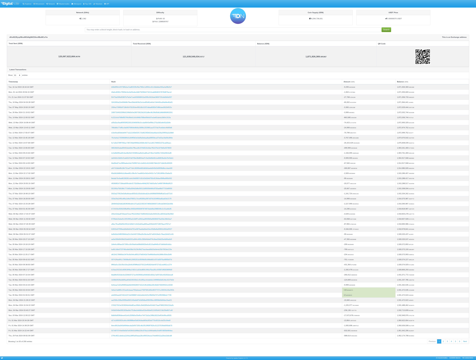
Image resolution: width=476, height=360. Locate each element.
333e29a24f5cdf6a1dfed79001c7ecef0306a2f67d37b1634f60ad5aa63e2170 (141, 199)
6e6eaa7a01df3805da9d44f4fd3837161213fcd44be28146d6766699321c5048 (142, 285)
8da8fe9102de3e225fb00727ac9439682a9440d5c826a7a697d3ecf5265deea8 (142, 275)
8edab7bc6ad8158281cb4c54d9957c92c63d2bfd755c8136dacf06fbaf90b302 (141, 178)
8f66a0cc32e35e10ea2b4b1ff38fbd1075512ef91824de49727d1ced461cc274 (141, 265)
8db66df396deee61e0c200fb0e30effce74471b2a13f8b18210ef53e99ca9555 (141, 315)
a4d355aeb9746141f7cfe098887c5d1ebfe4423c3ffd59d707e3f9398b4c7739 (141, 295)
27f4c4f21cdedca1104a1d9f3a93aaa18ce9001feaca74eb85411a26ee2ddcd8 (141, 336)
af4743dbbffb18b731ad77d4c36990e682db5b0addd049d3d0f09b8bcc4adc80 (141, 168)
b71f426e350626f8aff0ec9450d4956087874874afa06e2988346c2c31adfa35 (141, 209)
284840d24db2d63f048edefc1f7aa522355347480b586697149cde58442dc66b (142, 204)
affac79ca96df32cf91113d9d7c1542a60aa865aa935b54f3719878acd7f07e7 (141, 224)
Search (386, 30)
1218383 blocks (455, 358)
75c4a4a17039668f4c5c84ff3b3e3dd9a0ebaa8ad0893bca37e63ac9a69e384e (142, 138)
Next (465, 341)
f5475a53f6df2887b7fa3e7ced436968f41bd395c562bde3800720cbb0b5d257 (141, 97)
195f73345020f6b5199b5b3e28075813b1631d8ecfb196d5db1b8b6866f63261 (142, 112)
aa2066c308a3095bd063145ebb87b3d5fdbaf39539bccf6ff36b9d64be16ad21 (141, 300)
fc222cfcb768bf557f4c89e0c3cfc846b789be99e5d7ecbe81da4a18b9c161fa (141, 117)
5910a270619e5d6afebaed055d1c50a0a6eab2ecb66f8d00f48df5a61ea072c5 (141, 194)
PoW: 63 (161, 19)
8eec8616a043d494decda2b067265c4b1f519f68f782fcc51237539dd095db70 (141, 325)
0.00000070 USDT (394, 19)
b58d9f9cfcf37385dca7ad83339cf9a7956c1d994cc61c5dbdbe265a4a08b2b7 (141, 87)
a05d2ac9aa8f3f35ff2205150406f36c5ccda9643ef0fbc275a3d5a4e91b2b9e (141, 123)
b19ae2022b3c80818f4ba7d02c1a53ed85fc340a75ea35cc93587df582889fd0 (141, 270)
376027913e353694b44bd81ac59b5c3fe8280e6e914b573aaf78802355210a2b (142, 305)
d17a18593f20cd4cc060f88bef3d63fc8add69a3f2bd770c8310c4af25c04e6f (140, 320)
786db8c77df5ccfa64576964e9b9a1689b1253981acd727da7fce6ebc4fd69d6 (141, 128)
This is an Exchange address (454, 37)
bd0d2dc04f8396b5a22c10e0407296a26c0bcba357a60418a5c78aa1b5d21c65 (142, 234)
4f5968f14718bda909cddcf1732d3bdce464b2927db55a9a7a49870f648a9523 (141, 183)
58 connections (467, 358)
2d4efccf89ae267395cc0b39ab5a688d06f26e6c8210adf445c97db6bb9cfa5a (141, 244)
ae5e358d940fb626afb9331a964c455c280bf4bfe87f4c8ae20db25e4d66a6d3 (141, 239)
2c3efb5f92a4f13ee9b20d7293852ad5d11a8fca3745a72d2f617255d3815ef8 (141, 153)
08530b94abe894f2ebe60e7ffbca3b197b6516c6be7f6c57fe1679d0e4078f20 (141, 148)
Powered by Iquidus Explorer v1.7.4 (237, 358)
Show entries (18, 75)
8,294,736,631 (317, 19)
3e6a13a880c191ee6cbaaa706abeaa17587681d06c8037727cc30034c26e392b (142, 290)
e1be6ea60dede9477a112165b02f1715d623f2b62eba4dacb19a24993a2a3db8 (142, 133)
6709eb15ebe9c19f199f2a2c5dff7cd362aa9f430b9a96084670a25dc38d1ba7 (141, 219)
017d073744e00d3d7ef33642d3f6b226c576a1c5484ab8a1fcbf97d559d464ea (141, 331)
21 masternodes (441, 358)
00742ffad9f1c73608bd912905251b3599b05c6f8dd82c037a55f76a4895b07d (141, 260)
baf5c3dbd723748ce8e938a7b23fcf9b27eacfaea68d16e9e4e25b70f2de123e (141, 249)
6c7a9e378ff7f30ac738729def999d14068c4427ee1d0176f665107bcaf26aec (141, 143)
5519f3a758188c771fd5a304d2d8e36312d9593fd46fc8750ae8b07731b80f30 (141, 188)
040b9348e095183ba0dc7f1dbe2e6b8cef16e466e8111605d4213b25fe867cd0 (142, 310)
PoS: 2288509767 (161, 22)
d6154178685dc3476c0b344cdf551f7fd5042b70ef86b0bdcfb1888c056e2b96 (141, 254)
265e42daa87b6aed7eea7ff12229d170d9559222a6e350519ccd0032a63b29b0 (142, 214)
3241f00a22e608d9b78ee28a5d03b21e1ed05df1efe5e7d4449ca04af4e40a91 (142, 102)
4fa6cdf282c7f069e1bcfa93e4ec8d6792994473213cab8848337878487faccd (141, 92)
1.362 (84, 19)
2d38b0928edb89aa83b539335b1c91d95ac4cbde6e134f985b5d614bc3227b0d (142, 280)
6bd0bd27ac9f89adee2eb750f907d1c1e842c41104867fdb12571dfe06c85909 (141, 163)
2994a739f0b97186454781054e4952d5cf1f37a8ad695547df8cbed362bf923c (141, 107)
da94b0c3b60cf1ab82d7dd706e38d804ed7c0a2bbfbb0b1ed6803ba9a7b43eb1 (142, 158)
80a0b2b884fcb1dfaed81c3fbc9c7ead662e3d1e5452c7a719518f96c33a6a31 (141, 173)
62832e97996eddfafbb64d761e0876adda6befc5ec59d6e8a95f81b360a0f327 (141, 229)
